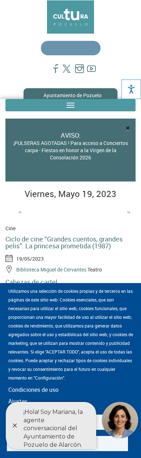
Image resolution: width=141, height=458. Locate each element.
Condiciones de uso (33, 390)
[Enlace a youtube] (88, 72)
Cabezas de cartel (31, 282)
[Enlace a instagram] (76, 72)
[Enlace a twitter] (64, 72)
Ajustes (17, 401)
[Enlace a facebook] (52, 72)
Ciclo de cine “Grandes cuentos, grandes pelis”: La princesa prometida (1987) (64, 243)
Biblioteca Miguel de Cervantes (51, 269)
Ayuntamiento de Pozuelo (72, 95)
